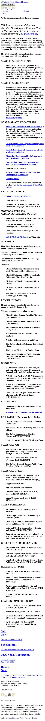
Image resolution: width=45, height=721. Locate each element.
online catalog (29, 33)
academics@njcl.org (14, 118)
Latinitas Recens (12, 179)
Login (3, 13)
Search (26, 11)
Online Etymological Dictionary (18, 196)
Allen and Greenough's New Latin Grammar (24, 127)
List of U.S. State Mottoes (16, 237)
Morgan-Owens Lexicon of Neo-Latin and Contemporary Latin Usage (23, 173)
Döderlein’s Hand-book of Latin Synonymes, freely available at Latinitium (24, 157)
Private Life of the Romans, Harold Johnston (24, 412)
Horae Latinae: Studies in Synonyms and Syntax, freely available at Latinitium (22, 163)
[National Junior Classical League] (14, 2)
